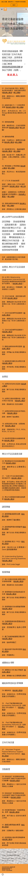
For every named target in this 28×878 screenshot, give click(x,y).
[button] (2, 9)
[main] (14, 22)
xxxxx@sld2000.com (11, 66)
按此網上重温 (7, 92)
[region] (14, 3)
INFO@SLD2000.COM (13, 855)
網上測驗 (17, 92)
